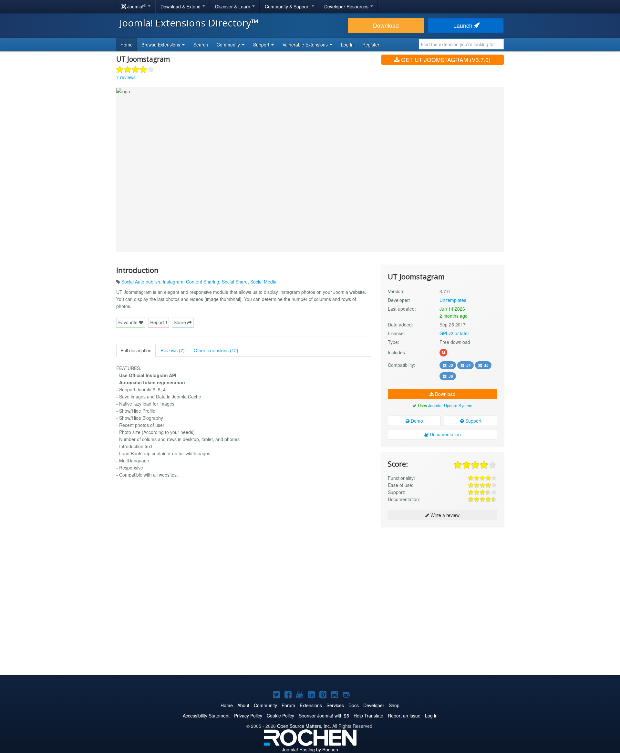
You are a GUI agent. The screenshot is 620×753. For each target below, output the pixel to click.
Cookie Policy (280, 715)
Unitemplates (452, 300)
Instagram (173, 281)
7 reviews (126, 77)
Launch (463, 25)
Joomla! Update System (450, 405)
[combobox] (461, 44)
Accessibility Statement (206, 715)
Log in (347, 44)
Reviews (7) (172, 350)
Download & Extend (181, 6)
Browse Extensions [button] (161, 44)
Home (126, 44)
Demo (416, 421)
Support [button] (262, 44)
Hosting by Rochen (310, 749)
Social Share (235, 281)
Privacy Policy (248, 715)
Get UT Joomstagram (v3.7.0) (445, 60)
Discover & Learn (233, 6)
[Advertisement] (442, 573)
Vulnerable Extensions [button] (306, 44)
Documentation (445, 434)
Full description (135, 350)
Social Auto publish (140, 281)
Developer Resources (347, 6)
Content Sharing (202, 281)
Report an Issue (404, 715)
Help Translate (368, 715)
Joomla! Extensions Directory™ (189, 22)
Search (200, 44)
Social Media (263, 281)
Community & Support (288, 6)
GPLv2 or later (454, 333)
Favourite (128, 322)
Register (370, 44)
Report (157, 322)
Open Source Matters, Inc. (304, 726)
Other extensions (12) (216, 350)
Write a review (444, 515)
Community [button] (229, 44)
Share (180, 322)
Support (472, 421)
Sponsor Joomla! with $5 (324, 715)
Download (386, 25)
